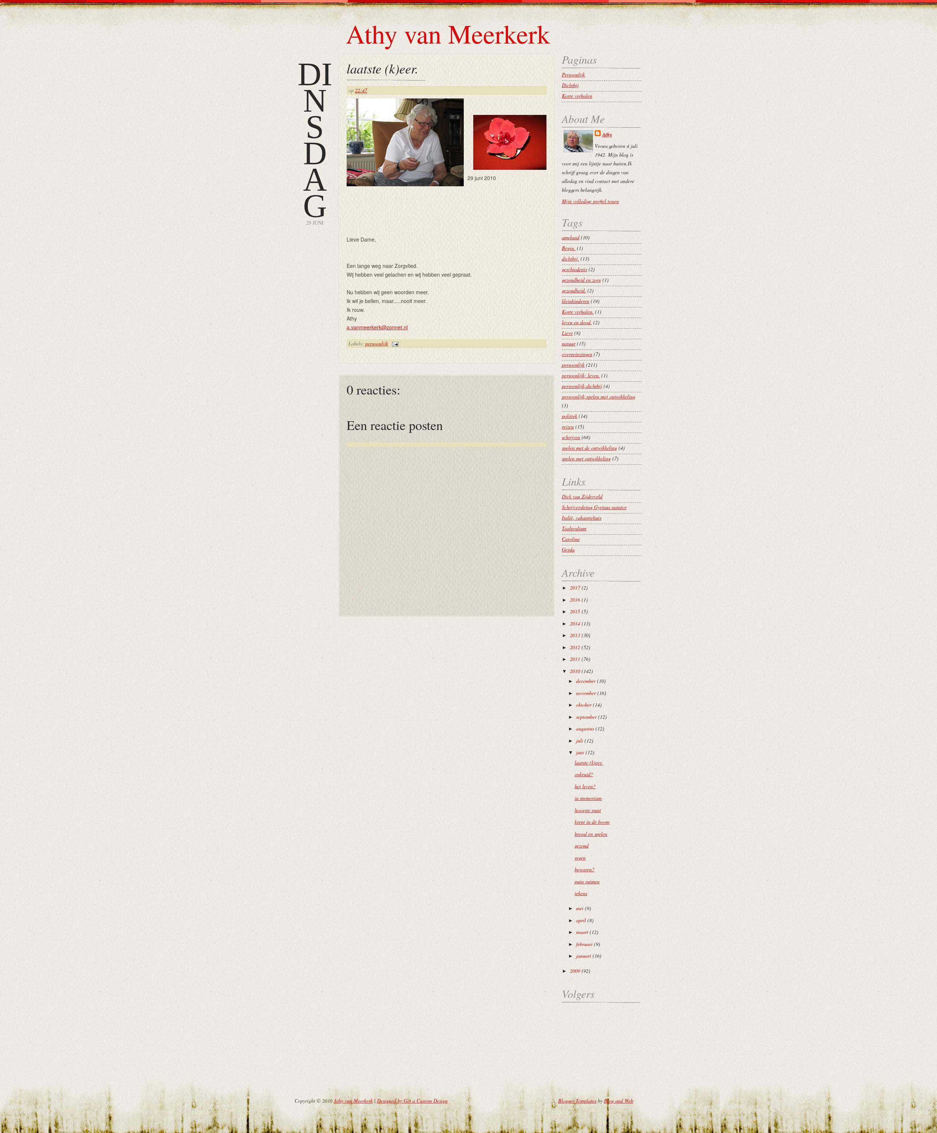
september (586, 716)
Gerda (568, 549)
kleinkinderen (575, 301)
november (586, 692)
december (586, 680)
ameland (570, 237)
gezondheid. (574, 290)
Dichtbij (570, 85)
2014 (575, 623)
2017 (575, 587)
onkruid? (584, 774)
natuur (568, 343)
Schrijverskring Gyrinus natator (594, 507)
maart (582, 931)
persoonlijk (376, 343)
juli (579, 740)
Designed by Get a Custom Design (412, 1100)
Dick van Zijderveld (582, 496)
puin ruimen (587, 881)
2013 (575, 635)
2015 (575, 611)
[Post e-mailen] (394, 343)
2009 (575, 970)
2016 (575, 599)
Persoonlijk (573, 74)
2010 (575, 671)
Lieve (567, 332)
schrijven (571, 437)
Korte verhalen (577, 95)
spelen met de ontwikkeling (589, 447)
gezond (582, 845)
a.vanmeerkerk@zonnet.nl (377, 327)
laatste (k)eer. (382, 68)
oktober (583, 704)
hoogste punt (588, 810)
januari (583, 955)
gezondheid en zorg (581, 279)
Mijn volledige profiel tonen (590, 201)
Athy (607, 134)
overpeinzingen (577, 354)
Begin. (568, 247)
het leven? (585, 786)
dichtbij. (570, 258)
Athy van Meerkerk (448, 33)
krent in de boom (592, 821)
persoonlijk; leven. (581, 375)
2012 (575, 647)
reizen (568, 426)
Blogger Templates (577, 1100)
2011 (575, 658)
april (581, 920)
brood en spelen (591, 833)
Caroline (571, 538)
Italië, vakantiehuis (581, 517)
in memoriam (588, 797)
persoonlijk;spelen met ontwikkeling (598, 396)
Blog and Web (618, 1100)
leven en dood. (577, 322)
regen (580, 857)
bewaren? (584, 869)
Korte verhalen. (578, 311)
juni (580, 752)
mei (579, 908)
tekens (581, 893)
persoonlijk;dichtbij (582, 385)
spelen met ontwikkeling (586, 458)
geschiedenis (574, 269)
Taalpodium (574, 528)
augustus (585, 728)
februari (584, 944)
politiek (569, 415)
